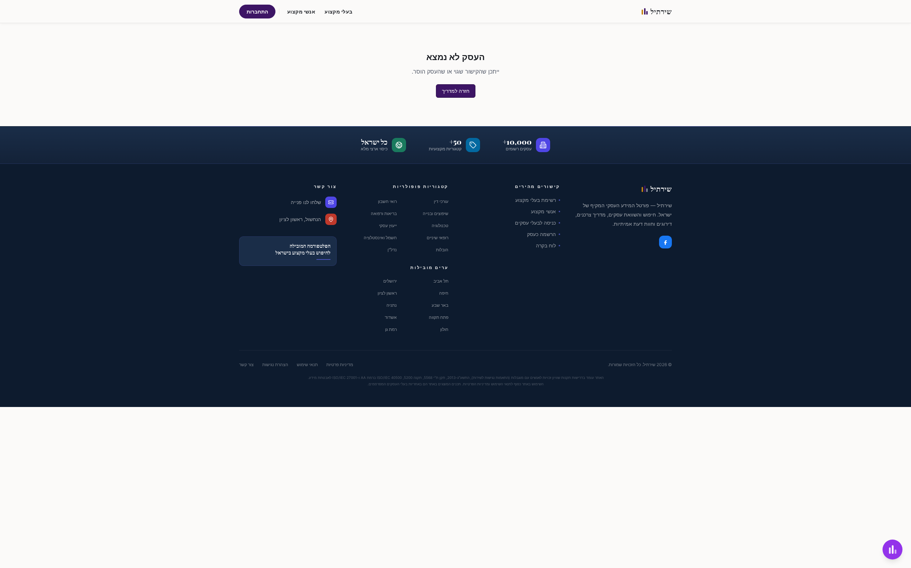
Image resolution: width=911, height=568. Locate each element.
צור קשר (246, 364)
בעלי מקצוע (338, 12)
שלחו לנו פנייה (306, 202)
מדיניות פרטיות (339, 364)
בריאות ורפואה (384, 213)
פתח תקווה (438, 317)
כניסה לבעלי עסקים (535, 223)
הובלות (442, 249)
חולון (444, 329)
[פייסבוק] (665, 242)
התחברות (257, 12)
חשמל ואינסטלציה (380, 237)
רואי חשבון (387, 201)
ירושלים (390, 281)
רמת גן (391, 329)
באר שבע (440, 305)
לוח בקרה (546, 245)
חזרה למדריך (455, 91)
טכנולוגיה (440, 225)
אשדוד (391, 317)
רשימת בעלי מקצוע (535, 200)
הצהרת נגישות (275, 364)
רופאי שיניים (437, 237)
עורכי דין (441, 201)
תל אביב (440, 281)
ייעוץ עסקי (388, 225)
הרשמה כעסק (541, 234)
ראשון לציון (387, 293)
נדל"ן (392, 249)
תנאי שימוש (307, 364)
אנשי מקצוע (301, 12)
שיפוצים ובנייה (435, 213)
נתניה (391, 305)
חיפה (443, 293)
